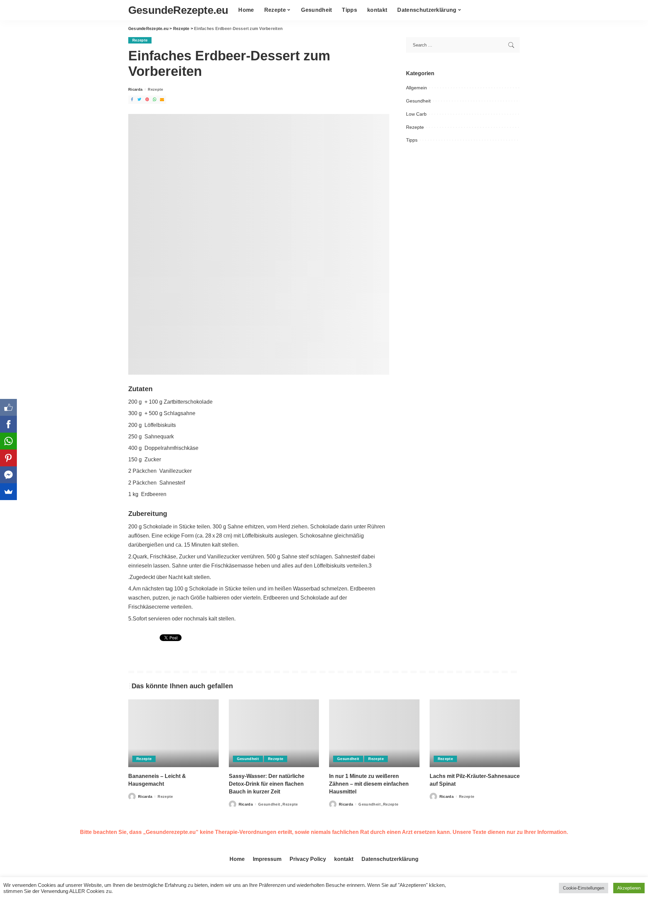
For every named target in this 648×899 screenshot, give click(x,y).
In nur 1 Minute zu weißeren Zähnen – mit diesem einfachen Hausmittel (369, 783)
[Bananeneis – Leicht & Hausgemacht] (173, 733)
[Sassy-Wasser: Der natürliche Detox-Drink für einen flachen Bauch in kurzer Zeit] (274, 733)
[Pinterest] (8, 458)
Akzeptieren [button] (629, 888)
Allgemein (416, 87)
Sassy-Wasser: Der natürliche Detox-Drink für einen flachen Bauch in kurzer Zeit (266, 783)
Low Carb (416, 114)
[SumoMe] (8, 491)
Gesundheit (418, 101)
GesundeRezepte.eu (178, 10)
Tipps (411, 140)
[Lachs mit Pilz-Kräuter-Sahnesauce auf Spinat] (475, 733)
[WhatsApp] (8, 441)
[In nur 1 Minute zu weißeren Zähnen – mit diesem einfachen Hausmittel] (374, 733)
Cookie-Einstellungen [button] (583, 888)
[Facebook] (8, 424)
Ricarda (135, 89)
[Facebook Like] (8, 407)
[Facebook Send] (8, 474)
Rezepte (139, 40)
